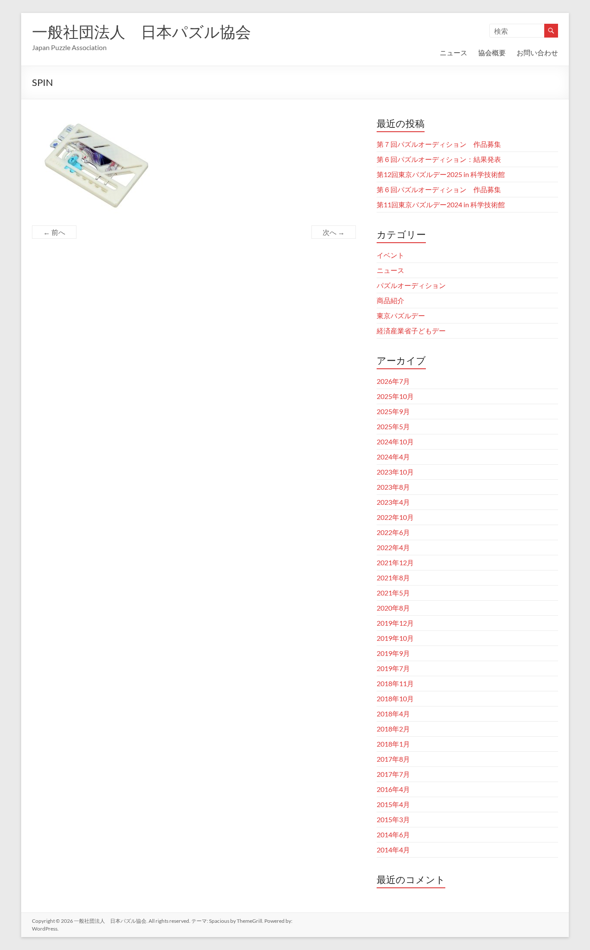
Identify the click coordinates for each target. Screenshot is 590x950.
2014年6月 (393, 834)
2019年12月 (395, 623)
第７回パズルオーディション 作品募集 (439, 144)
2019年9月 (393, 653)
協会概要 (492, 52)
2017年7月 (393, 774)
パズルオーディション (411, 285)
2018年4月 (393, 713)
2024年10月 (395, 441)
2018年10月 (395, 698)
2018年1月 (393, 744)
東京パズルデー (401, 315)
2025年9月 (393, 411)
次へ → (334, 232)
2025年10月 (395, 396)
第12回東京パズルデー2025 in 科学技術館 (441, 174)
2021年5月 (393, 593)
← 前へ (54, 232)
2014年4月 (393, 850)
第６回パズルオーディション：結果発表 (439, 159)
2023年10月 (395, 472)
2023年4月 (393, 502)
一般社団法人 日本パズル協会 (141, 31)
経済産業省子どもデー (411, 330)
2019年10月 (395, 638)
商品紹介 (390, 300)
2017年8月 (393, 759)
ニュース (453, 52)
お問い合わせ (537, 52)
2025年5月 (393, 426)
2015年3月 (393, 819)
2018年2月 (393, 729)
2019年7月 (393, 668)
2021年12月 (395, 562)
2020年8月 (393, 608)
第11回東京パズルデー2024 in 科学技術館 (441, 204)
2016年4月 (393, 789)
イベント (390, 255)
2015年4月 (393, 804)
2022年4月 (393, 547)
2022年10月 (395, 517)
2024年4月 (393, 457)
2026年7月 (393, 381)
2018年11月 (395, 683)
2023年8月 (393, 487)
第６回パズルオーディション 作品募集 (439, 189)
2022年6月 (393, 532)
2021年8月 (393, 577)
